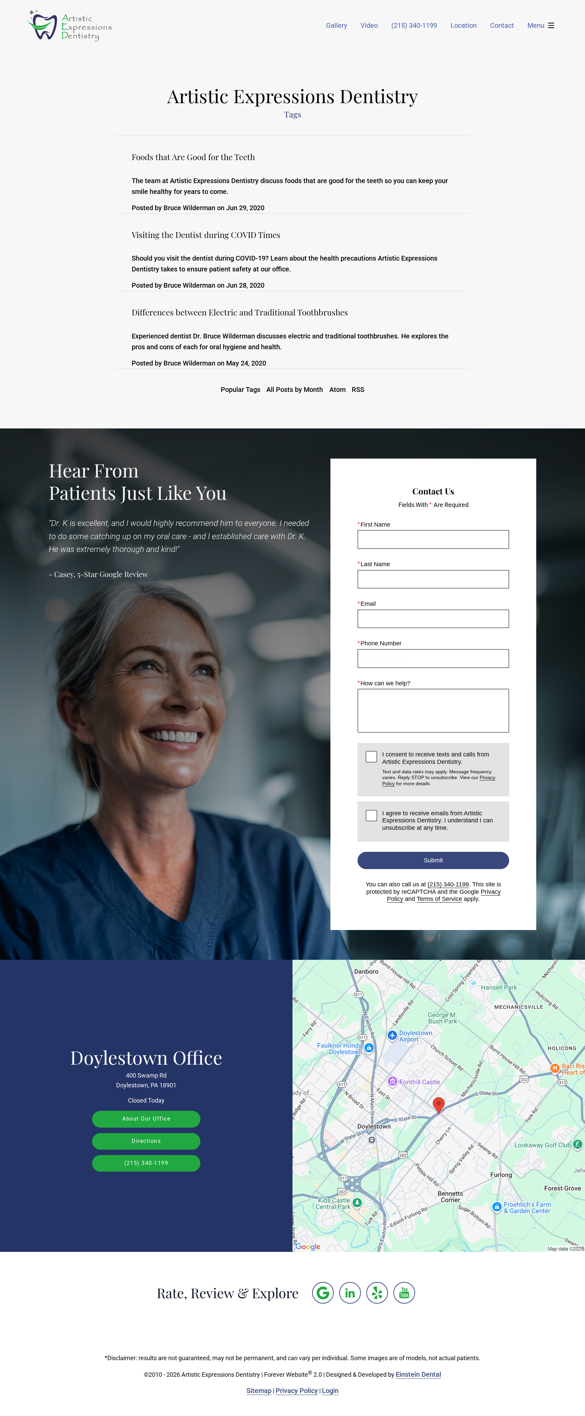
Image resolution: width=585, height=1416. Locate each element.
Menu (535, 25)
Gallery (336, 25)
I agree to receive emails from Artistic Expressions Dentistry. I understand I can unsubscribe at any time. (437, 820)
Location (464, 25)
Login (330, 1391)
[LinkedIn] (350, 1293)
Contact (502, 25)
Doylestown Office (146, 1056)
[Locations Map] (438, 1105)
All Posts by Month (294, 389)
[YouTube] (404, 1293)
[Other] (323, 1293)
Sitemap (259, 1391)
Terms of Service (439, 898)
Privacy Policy (297, 1391)
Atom (337, 389)
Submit (433, 860)
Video (369, 25)
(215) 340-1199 (448, 884)
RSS (358, 389)
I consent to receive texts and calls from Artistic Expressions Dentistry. (438, 768)
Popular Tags (240, 389)
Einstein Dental (418, 1374)
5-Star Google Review (112, 574)
